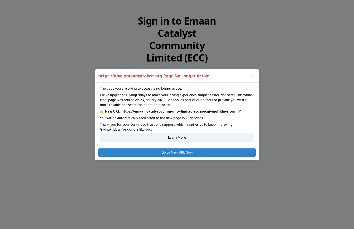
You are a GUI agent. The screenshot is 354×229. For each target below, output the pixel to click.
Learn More (177, 137)
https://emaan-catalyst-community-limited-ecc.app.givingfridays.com (178, 111)
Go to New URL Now (177, 152)
